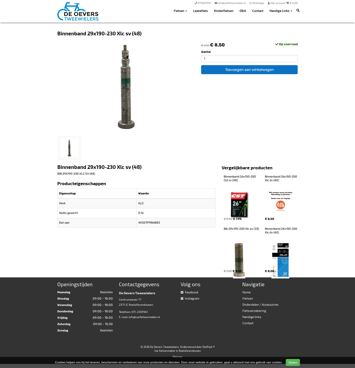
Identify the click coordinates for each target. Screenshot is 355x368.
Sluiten (292, 362)
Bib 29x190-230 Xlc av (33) (241, 229)
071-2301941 (139, 312)
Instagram (191, 298)
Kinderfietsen (223, 11)
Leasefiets (200, 11)
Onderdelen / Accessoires (260, 304)
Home (246, 292)
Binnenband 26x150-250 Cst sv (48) (240, 178)
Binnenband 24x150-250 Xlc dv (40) (281, 230)
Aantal (206, 52)
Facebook (191, 292)
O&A (243, 11)
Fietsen (247, 298)
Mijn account (278, 3)
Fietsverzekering (254, 311)
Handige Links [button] (280, 11)
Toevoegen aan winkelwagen (249, 69)
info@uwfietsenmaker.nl (144, 317)
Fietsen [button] (179, 11)
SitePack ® (208, 346)
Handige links (251, 317)
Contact (257, 11)
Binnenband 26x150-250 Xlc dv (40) (281, 178)
